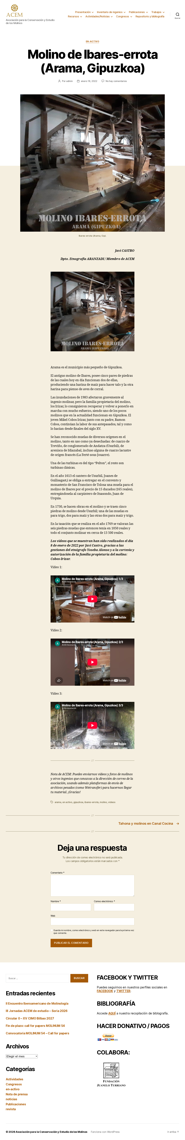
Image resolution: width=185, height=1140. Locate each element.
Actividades (14, 1079)
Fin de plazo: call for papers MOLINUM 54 (35, 1026)
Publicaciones (137, 12)
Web (53, 915)
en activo (67, 802)
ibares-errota (91, 802)
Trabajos (156, 12)
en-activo (92, 41)
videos (111, 802)
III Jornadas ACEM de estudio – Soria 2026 (36, 1011)
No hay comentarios (116, 81)
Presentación (82, 12)
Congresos (122, 16)
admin (69, 81)
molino (103, 802)
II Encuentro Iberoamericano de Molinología (37, 1003)
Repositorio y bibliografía (150, 16)
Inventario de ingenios (109, 12)
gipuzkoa (78, 802)
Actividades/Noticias (97, 16)
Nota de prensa (17, 1094)
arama (58, 802)
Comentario (57, 873)
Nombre (56, 901)
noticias (11, 1099)
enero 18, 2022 (89, 81)
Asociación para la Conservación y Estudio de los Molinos (51, 1131)
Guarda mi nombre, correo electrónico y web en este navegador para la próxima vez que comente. (93, 931)
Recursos (73, 16)
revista (11, 1109)
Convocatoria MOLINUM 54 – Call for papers (37, 1033)
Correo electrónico (104, 901)
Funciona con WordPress (105, 1131)
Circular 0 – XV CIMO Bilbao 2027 (30, 1018)
